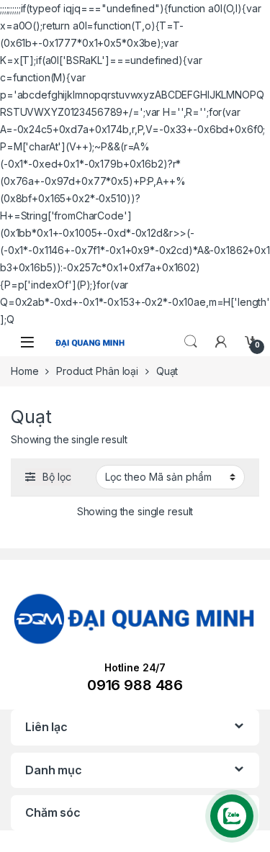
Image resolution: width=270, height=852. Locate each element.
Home (24, 371)
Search (191, 342)
